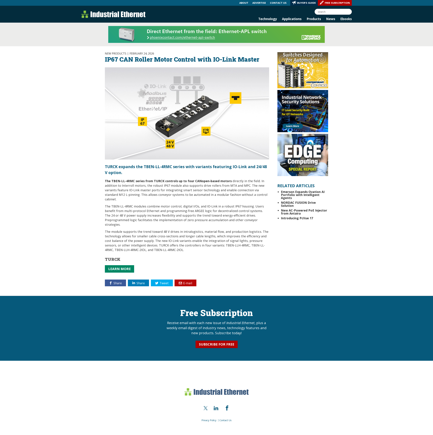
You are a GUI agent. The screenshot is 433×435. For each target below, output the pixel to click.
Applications (292, 19)
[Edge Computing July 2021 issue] (302, 155)
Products (314, 19)
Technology (267, 19)
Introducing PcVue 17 (297, 218)
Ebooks (346, 19)
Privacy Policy (208, 420)
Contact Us (225, 420)
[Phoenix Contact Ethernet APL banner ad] (216, 34)
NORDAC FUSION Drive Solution (298, 204)
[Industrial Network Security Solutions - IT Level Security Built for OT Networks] (302, 111)
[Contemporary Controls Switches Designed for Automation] (302, 70)
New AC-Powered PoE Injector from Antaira (304, 211)
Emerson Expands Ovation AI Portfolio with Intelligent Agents (303, 195)
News (330, 19)
